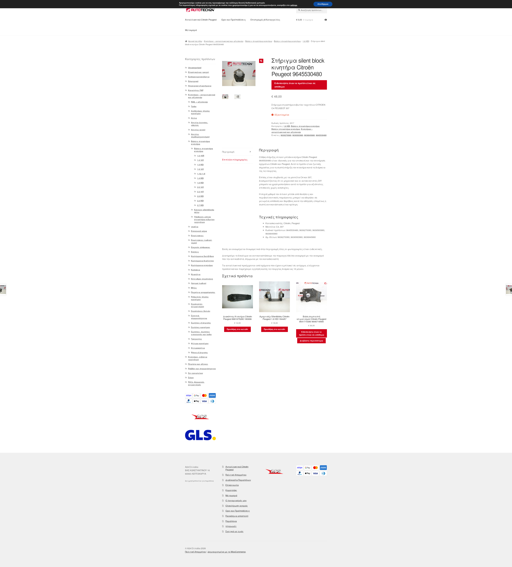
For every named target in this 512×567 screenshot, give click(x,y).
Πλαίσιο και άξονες (198, 364)
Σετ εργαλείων (195, 373)
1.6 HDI (306, 41)
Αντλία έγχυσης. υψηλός (199, 124)
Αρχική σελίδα (195, 41)
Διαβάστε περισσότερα (311, 340)
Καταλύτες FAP (195, 90)
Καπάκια (195, 269)
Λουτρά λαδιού (198, 283)
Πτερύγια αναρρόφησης (203, 292)
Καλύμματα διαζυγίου (202, 260)
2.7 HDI (200, 205)
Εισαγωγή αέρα (199, 231)
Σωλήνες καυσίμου (200, 327)
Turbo (193, 106)
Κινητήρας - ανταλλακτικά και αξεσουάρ (223, 41)
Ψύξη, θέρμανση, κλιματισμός (196, 383)
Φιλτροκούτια (198, 348)
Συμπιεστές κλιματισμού (197, 305)
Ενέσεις (195, 251)
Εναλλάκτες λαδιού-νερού (201, 241)
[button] (261, 61)
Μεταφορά (191, 30)
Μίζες (194, 287)
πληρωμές (231, 526)
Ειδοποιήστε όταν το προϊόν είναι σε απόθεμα (294, 85)
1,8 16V (200, 169)
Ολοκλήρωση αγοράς (236, 505)
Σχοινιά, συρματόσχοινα (199, 317)
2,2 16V (200, 191)
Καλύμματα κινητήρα (202, 265)
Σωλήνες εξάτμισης (201, 322)
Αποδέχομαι (322, 4)
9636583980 (297, 135)
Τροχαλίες (196, 339)
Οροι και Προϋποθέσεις (233, 19)
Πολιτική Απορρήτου (235, 474)
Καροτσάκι (231, 490)
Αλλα (194, 118)
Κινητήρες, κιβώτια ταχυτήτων (197, 358)
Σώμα (191, 377)
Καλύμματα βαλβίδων (202, 256)
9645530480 (321, 135)
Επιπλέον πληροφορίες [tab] (234, 159)
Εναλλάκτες (197, 235)
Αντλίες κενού (198, 129)
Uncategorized (194, 67)
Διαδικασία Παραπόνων (238, 480)
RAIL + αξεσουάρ (199, 102)
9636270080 (286, 135)
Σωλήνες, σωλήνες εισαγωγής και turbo (201, 333)
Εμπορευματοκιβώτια (198, 76)
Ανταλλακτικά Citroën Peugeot (201, 19)
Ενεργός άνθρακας (200, 247)
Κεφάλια (195, 274)
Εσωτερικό (193, 81)
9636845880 (309, 135)
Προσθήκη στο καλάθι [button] (237, 329)
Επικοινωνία (232, 485)
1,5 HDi (200, 164)
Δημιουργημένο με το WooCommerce (227, 551)
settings (293, 5)
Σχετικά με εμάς (234, 531)
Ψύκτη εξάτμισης (199, 352)
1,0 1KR (200, 155)
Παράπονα (231, 521)
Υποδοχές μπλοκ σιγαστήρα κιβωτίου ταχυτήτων (204, 219)
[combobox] (311, 10)
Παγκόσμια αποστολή (236, 515)
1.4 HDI (200, 178)
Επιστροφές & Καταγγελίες (265, 19)
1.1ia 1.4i (201, 173)
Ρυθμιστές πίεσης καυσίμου (200, 298)
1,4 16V (200, 160)
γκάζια (194, 226)
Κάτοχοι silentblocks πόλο (204, 211)
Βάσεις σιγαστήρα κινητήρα (258, 41)
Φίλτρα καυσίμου (200, 343)
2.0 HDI (200, 196)
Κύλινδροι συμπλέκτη (202, 279)
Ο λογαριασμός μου (236, 500)
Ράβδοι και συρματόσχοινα (202, 368)
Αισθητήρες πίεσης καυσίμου (200, 112)
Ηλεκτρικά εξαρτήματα (199, 85)
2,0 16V (200, 187)
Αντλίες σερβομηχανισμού (200, 135)
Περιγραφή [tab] (228, 151)
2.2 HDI (200, 200)
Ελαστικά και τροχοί (198, 72)
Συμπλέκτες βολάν (200, 311)
